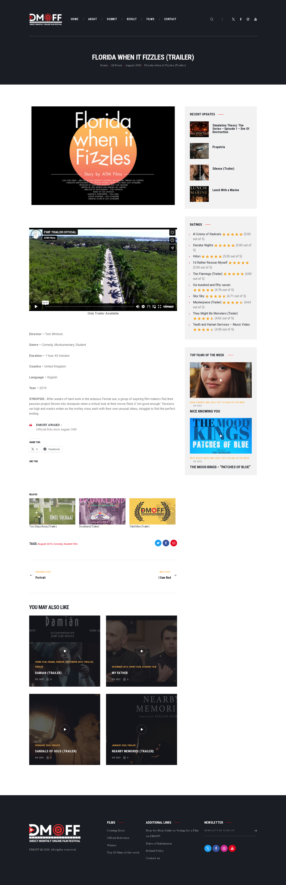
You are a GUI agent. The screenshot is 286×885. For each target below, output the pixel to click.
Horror (60, 662)
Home (104, 65)
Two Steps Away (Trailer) (43, 526)
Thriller (88, 662)
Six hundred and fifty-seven (211, 285)
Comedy (57, 543)
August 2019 (133, 65)
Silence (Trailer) (223, 168)
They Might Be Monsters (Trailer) (215, 313)
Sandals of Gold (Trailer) (56, 751)
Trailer (39, 667)
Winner (112, 845)
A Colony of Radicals (207, 234)
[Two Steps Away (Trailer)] (52, 511)
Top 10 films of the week (231, 402)
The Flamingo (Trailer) (207, 274)
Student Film (71, 543)
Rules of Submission (159, 843)
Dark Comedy (197, 402)
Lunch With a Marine (225, 190)
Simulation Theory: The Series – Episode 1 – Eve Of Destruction (230, 129)
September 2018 (73, 662)
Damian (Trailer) (48, 673)
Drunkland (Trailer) (89, 526)
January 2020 (119, 745)
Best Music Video (199, 458)
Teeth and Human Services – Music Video (221, 324)
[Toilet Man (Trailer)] (152, 511)
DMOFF (34, 849)
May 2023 (210, 402)
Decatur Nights (203, 245)
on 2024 (39, 757)
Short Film (135, 667)
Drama (51, 662)
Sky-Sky (198, 296)
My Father (120, 673)
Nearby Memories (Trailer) (133, 751)
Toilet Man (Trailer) (139, 526)
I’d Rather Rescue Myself (210, 262)
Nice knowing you (205, 411)
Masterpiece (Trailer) (207, 302)
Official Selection (118, 838)
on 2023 (39, 679)
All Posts (116, 65)
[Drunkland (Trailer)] (102, 511)
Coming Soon (116, 830)
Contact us (153, 858)
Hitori (196, 256)
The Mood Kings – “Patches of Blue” (220, 467)
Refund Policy (154, 850)
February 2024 (43, 745)
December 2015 (120, 667)
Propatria (218, 147)
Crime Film (40, 662)
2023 (197, 406)
